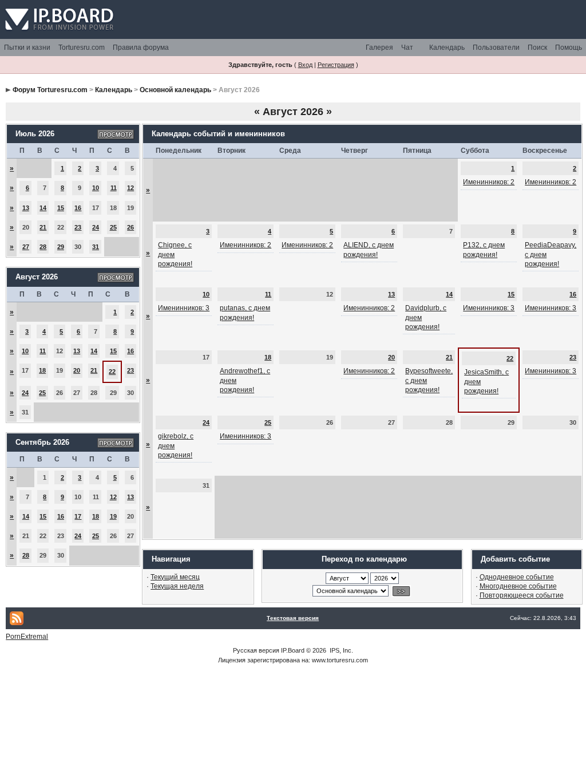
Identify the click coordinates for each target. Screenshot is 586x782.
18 (42, 370)
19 (113, 516)
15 (60, 207)
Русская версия (256, 650)
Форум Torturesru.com (50, 90)
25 (113, 227)
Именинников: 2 (488, 182)
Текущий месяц (175, 577)
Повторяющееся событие (522, 595)
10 (95, 187)
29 (60, 246)
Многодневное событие (518, 586)
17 (77, 516)
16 (77, 207)
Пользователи (496, 48)
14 (42, 207)
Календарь (447, 48)
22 (112, 371)
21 (42, 227)
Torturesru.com (81, 48)
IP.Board (292, 650)
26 (130, 227)
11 (113, 187)
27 (25, 246)
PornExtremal (27, 637)
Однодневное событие (517, 577)
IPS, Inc (340, 650)
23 (77, 227)
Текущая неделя (177, 586)
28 (42, 246)
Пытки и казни (27, 48)
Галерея (379, 48)
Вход (305, 64)
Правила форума (141, 48)
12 (130, 187)
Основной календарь (175, 90)
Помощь (568, 48)
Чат (407, 48)
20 (76, 370)
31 (95, 246)
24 (95, 227)
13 (25, 207)
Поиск (537, 48)
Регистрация (336, 64)
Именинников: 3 (183, 308)
